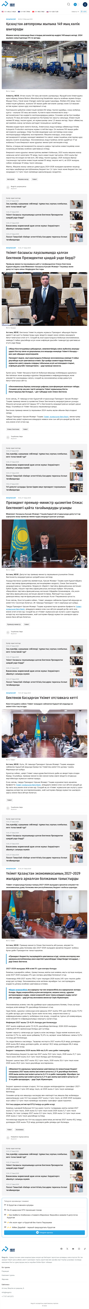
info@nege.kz (6, 1292)
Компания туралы (8, 1275)
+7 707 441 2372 (8, 1296)
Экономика (19, 1130)
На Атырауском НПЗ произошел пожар (24, 1210)
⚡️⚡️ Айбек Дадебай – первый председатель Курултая (31, 1227)
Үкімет (34, 179)
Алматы (74, 11)
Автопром (10, 179)
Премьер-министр (14, 624)
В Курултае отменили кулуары (20, 1205)
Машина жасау (23, 179)
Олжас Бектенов (13, 429)
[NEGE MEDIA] (8, 4)
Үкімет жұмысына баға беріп (56, 417)
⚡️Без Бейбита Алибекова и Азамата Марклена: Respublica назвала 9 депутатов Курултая (42, 1216)
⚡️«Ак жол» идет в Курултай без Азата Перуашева (29, 1222)
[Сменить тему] (76, 4)
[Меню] (85, 4)
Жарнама (5, 1279)
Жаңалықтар (11, 19)
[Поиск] (68, 4)
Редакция (5, 1271)
